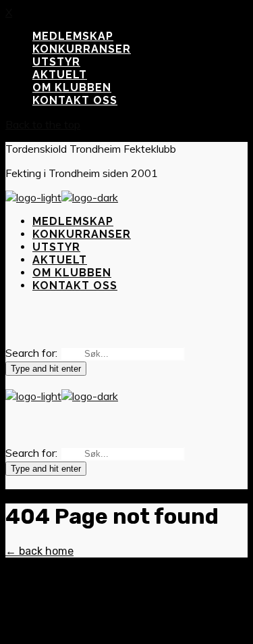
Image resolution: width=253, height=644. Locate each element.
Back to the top (42, 124)
